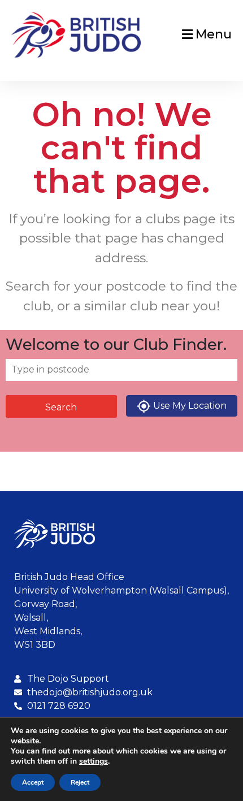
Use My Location (190, 405)
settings (93, 761)
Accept (33, 782)
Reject (80, 782)
